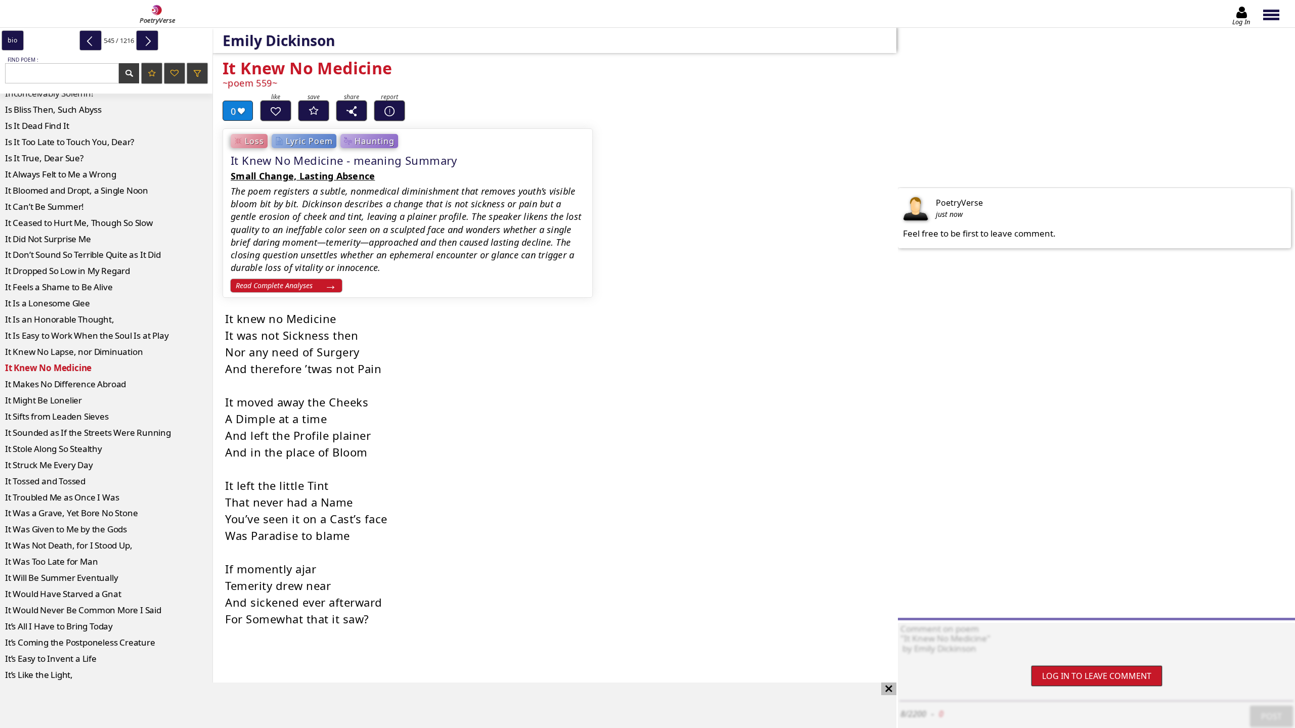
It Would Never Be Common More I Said (83, 610)
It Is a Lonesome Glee (47, 303)
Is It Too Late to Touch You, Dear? (69, 142)
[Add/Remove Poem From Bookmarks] (313, 111)
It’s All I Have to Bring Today (59, 626)
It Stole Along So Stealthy (53, 448)
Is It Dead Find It (37, 125)
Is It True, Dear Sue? (44, 158)
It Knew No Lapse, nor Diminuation (74, 351)
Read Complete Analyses (274, 285)
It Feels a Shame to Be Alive (58, 287)
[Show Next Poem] (147, 40)
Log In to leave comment (1096, 675)
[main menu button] (1276, 13)
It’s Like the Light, (39, 674)
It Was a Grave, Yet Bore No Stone (71, 513)
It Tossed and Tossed (45, 481)
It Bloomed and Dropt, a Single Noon (76, 190)
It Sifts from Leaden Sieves (57, 416)
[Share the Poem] (351, 111)
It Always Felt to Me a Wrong (60, 174)
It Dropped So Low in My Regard (67, 271)
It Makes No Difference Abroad (65, 384)
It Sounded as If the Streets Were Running (88, 432)
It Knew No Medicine (48, 368)
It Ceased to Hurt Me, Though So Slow (79, 223)
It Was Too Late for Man (51, 561)
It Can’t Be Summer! (44, 206)
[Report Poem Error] (389, 111)
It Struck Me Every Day (49, 465)
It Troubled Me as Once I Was (62, 497)
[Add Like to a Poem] (276, 111)
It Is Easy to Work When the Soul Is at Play (86, 335)
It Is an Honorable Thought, (59, 319)
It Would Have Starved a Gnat (63, 594)
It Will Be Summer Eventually (61, 577)
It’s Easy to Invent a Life (51, 658)
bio (12, 40)
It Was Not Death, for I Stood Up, (68, 545)
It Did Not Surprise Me (48, 239)
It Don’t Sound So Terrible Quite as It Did (83, 254)
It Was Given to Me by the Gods (66, 529)
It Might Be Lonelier (43, 400)
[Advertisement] (438, 705)
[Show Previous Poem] (90, 40)
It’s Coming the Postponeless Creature (80, 642)
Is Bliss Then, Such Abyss (53, 109)
